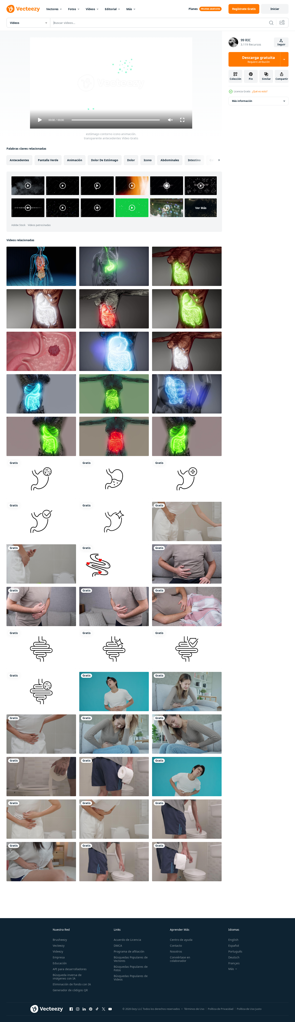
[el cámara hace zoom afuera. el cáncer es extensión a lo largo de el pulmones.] (41, 351)
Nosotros (176, 951)
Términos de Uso (194, 1009)
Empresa (59, 957)
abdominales (170, 160)
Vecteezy (58, 945)
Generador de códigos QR (70, 990)
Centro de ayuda (181, 940)
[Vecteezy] (23, 9)
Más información (242, 101)
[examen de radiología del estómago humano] (114, 266)
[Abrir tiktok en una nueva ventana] (97, 1008)
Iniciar (274, 9)
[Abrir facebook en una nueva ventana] (71, 1008)
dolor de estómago (104, 160)
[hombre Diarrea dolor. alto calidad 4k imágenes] (114, 606)
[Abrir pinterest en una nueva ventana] (90, 1008)
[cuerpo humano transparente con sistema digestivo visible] (41, 393)
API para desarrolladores (70, 969)
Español (233, 945)
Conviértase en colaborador (180, 959)
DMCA (118, 945)
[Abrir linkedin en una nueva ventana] (84, 1008)
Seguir (281, 44)
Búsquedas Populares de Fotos (131, 968)
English (233, 940)
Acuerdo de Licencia (127, 940)
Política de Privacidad (220, 1009)
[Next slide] (215, 160)
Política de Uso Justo (249, 1009)
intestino (194, 160)
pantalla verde (48, 160)
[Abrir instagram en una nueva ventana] (77, 1008)
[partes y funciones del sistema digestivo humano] (187, 266)
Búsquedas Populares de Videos (131, 977)
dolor (131, 160)
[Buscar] (271, 22)
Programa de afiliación (129, 951)
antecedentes (19, 160)
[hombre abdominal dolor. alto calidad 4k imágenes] (187, 564)
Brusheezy (60, 940)
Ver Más (200, 208)
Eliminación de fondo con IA (72, 984)
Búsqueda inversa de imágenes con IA (67, 976)
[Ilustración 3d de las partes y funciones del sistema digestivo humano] (114, 351)
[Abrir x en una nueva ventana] (103, 1008)
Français (234, 963)
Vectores (52, 9)
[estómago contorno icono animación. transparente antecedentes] (41, 479)
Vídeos (90, 9)
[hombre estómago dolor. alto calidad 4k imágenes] (41, 606)
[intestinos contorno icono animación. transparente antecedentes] (41, 649)
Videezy (58, 951)
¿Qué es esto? (259, 91)
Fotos (72, 9)
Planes (193, 9)
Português (235, 951)
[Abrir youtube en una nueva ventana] (110, 1008)
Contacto (176, 945)
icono (148, 160)
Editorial (111, 9)
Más (129, 9)
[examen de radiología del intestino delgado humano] (187, 393)
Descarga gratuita (258, 59)
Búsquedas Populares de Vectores (131, 959)
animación (74, 160)
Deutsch (233, 957)
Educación (60, 963)
